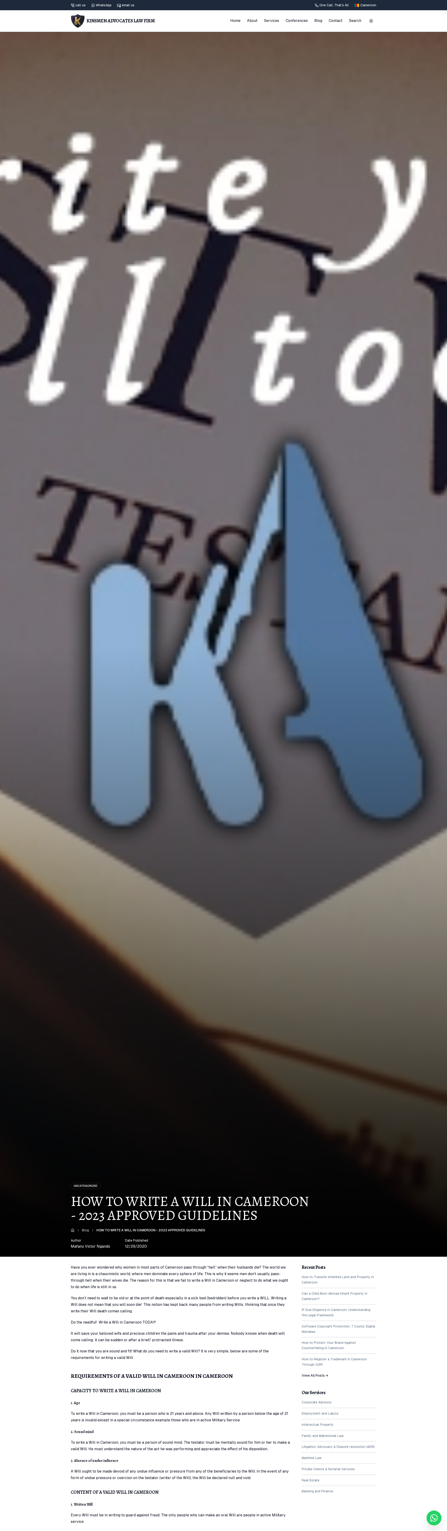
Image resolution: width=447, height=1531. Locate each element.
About (252, 20)
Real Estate (310, 1480)
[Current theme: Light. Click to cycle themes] (371, 21)
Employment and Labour (320, 1413)
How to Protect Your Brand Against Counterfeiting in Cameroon (329, 1345)
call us (80, 5)
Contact (335, 20)
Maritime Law (312, 1458)
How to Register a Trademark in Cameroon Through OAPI (334, 1361)
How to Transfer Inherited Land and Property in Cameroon (338, 1279)
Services (271, 20)
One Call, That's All (334, 5)
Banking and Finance (317, 1491)
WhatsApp (104, 5)
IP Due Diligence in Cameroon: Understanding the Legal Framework (336, 1312)
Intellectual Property (318, 1424)
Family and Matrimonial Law (323, 1435)
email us (128, 5)
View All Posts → (315, 1375)
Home (235, 20)
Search (355, 20)
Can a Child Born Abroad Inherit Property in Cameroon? (334, 1296)
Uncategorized (86, 1186)
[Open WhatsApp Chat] (434, 1518)
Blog (318, 20)
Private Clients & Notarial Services (328, 1469)
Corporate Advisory (317, 1402)
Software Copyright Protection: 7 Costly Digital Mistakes (338, 1329)
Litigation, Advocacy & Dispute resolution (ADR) (338, 1447)
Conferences (297, 20)
